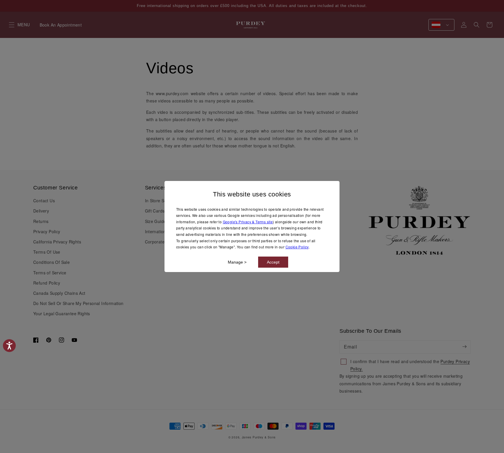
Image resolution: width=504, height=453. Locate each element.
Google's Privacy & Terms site (248, 221)
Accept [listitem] (273, 262)
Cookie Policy (297, 246)
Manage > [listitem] (237, 262)
